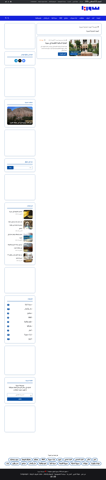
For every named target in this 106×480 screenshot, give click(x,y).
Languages (34, 1)
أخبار (93, 18)
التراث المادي (68, 459)
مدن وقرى (15, 463)
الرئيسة (98, 18)
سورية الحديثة (75, 463)
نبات (7, 463)
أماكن (88, 459)
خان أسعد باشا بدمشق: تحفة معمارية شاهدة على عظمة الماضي (15, 225)
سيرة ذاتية (54, 18)
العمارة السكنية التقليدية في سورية (56, 43)
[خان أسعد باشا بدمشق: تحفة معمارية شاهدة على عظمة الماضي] (28, 224)
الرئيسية (95, 27)
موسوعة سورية (41, 471)
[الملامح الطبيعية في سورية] (28, 214)
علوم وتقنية (38, 18)
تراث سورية (74, 18)
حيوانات (85, 463)
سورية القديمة (63, 463)
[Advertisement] (36, 9)
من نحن (81, 1)
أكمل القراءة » (62, 54)
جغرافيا (82, 18)
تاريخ (88, 18)
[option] (20, 116)
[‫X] (20, 60)
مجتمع (66, 18)
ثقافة (60, 18)
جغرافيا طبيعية (26, 459)
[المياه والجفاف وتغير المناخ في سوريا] (28, 237)
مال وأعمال (46, 18)
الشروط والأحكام (52, 1)
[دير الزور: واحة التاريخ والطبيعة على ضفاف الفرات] (28, 247)
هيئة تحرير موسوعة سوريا (61, 40)
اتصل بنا (69, 1)
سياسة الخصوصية (62, 1)
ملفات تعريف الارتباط (42, 1)
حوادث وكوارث (95, 463)
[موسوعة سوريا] (90, 8)
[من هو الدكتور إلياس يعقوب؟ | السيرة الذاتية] (28, 257)
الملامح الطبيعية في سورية (15, 212)
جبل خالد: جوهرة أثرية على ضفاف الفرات (21, 123)
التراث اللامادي (79, 459)
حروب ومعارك (14, 459)
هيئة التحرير (75, 1)
